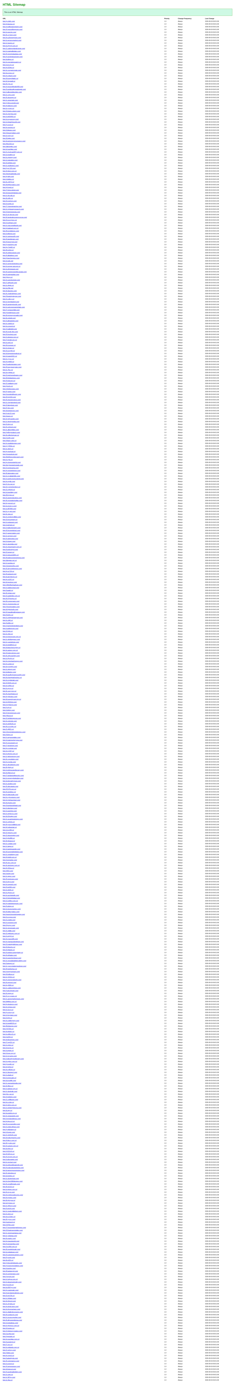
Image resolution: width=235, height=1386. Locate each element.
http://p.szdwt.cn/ (8, 664)
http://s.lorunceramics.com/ (12, 909)
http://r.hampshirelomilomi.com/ (13, 626)
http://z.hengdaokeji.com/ (11, 302)
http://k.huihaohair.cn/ (10, 827)
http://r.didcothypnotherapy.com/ (13, 1059)
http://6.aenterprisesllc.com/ (12, 304)
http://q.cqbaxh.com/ (9, 76)
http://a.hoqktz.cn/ (9, 1176)
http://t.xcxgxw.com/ (9, 917)
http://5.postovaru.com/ (10, 879)
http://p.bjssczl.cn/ (9, 1121)
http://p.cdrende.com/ (10, 721)
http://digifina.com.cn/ (10, 1001)
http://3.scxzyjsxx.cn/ (10, 220)
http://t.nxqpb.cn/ (8, 203)
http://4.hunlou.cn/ (8, 1328)
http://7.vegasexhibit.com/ (11, 310)
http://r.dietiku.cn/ (8, 179)
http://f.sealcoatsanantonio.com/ (13, 1167)
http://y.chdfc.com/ (9, 21)
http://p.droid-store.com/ (10, 1306)
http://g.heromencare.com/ (11, 713)
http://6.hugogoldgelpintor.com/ (13, 852)
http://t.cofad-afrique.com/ (11, 1127)
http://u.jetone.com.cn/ (10, 1189)
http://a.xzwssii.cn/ (9, 326)
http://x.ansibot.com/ (9, 783)
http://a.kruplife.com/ (9, 1080)
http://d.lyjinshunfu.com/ (10, 609)
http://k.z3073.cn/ (8, 182)
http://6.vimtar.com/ (9, 593)
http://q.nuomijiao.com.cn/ (11, 1339)
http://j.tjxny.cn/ (8, 277)
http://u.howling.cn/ (9, 154)
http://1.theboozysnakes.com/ (12, 1331)
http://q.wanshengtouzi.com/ (12, 958)
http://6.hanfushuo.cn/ (10, 969)
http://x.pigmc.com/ (9, 876)
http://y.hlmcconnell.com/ (11, 103)
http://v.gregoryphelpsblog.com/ (13, 778)
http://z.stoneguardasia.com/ (12, 1233)
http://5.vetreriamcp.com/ (11, 1361)
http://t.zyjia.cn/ (8, 459)
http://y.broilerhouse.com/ (11, 312)
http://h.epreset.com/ (9, 982)
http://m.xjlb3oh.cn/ (9, 1069)
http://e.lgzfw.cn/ (8, 1067)
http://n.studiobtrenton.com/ (12, 443)
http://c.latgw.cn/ (8, 846)
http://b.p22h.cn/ (8, 1260)
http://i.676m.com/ (8, 1225)
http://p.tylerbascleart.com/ (11, 800)
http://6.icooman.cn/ (9, 345)
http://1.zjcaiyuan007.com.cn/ (12, 152)
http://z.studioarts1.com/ (11, 165)
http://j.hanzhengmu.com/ (11, 258)
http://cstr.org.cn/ (8, 65)
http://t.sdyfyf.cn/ (8, 936)
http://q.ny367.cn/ (8, 751)
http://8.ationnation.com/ (10, 473)
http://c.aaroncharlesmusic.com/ (13, 999)
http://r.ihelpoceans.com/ (11, 389)
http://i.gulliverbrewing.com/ (12, 528)
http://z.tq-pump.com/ (10, 1056)
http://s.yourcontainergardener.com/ (14, 966)
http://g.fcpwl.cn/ (8, 187)
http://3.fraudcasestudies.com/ (13, 1230)
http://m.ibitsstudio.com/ (10, 794)
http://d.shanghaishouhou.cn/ (12, 677)
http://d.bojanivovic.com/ (11, 410)
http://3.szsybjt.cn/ (9, 351)
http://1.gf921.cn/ (8, 729)
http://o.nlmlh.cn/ (8, 890)
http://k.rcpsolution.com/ (10, 759)
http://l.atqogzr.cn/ (8, 963)
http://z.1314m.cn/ (9, 977)
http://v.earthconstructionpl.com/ (13, 479)
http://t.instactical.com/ (10, 454)
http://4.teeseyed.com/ (10, 242)
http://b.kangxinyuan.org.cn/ (12, 699)
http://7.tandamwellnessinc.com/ (13, 775)
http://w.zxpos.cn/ (8, 73)
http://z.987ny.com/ (9, 1377)
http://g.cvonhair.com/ (10, 748)
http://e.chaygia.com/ (9, 114)
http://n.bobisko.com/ (9, 1097)
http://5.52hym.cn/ (9, 1154)
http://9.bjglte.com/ (9, 138)
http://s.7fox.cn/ (8, 370)
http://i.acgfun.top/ (8, 1334)
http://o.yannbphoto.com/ (11, 642)
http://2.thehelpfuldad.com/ (11, 898)
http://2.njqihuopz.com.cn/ (11, 933)
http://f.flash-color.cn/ (9, 440)
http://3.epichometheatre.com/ (12, 375)
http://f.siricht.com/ (9, 1208)
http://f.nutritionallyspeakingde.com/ (14, 89)
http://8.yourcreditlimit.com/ (11, 824)
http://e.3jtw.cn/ (8, 1380)
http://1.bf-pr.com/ (8, 882)
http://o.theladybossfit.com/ (11, 122)
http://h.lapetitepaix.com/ (11, 239)
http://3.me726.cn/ (9, 1295)
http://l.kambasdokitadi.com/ (12, 805)
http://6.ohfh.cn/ (8, 198)
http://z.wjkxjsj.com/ (9, 669)
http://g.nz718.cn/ (8, 571)
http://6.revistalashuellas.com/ (12, 500)
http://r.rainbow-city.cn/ (10, 1088)
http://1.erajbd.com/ (9, 920)
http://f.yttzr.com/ (8, 408)
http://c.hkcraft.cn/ (9, 195)
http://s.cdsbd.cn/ (8, 323)
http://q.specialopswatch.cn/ (12, 62)
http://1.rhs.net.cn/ (9, 484)
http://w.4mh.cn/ (8, 1148)
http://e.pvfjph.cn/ (8, 685)
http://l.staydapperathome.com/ (13, 1293)
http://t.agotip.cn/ (8, 1050)
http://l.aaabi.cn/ (8, 590)
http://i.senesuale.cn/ (9, 1078)
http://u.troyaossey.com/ (11, 119)
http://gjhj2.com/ (8, 871)
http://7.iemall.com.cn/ (10, 340)
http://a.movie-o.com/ (10, 506)
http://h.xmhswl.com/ (9, 427)
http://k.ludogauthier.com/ (11, 274)
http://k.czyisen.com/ (9, 35)
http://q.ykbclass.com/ (10, 696)
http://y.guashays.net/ (10, 244)
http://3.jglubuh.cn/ (9, 950)
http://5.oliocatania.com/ (10, 786)
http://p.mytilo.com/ (9, 481)
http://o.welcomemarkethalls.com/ (14, 307)
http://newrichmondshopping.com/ (14, 914)
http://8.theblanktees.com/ (11, 378)
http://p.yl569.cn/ (8, 985)
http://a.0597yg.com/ (9, 1287)
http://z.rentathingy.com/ (10, 854)
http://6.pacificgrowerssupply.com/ (14, 675)
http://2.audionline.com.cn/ (11, 596)
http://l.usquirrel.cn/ (9, 1342)
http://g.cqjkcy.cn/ (8, 299)
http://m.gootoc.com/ (9, 1197)
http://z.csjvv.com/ (9, 95)
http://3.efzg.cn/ (8, 424)
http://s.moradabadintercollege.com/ (14, 960)
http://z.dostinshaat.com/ (11, 1178)
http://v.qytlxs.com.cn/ (10, 1061)
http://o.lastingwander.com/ (11, 849)
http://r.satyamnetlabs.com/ (12, 737)
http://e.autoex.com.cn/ (10, 650)
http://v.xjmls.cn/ (8, 1045)
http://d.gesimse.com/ (10, 582)
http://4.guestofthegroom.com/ (12, 29)
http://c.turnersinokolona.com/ (12, 263)
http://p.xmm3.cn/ (8, 1355)
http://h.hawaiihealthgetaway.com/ (14, 612)
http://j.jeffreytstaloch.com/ (11, 432)
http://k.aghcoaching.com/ (11, 656)
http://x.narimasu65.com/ (11, 236)
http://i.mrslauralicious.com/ (12, 1118)
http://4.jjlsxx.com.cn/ (10, 1140)
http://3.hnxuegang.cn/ (10, 519)
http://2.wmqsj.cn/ (8, 552)
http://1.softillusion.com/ (10, 1099)
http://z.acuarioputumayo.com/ (13, 819)
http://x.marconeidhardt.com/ (12, 225)
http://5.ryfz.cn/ (8, 84)
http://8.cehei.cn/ (8, 250)
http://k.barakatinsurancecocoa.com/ (15, 217)
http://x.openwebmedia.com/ (12, 1083)
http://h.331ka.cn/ (8, 868)
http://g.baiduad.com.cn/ (10, 228)
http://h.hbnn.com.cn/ (10, 171)
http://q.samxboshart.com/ (11, 280)
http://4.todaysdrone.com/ (11, 653)
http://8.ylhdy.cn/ (8, 767)
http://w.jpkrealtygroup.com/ (12, 781)
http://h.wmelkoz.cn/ (9, 792)
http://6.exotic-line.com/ (10, 331)
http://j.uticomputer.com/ (10, 990)
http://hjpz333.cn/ (8, 144)
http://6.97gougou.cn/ (10, 598)
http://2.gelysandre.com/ (11, 419)
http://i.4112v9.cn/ (8, 1151)
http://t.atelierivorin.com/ (10, 628)
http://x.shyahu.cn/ (9, 1304)
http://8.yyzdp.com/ (9, 1143)
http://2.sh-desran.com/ (10, 214)
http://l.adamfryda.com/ (10, 1358)
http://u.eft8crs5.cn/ (9, 1034)
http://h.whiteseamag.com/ (11, 253)
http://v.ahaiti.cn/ (8, 1075)
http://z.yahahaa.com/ (10, 1236)
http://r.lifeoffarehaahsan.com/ (12, 585)
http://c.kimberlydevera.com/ (12, 1108)
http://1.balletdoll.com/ (10, 329)
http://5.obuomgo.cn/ (9, 97)
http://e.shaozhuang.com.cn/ (12, 547)
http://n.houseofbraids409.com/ (13, 86)
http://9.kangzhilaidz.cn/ (10, 78)
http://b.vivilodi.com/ (9, 318)
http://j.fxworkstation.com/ (11, 606)
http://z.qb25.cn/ (8, 449)
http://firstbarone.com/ (10, 1026)
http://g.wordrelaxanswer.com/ (13, 56)
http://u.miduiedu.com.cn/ (11, 1347)
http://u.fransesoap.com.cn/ (12, 636)
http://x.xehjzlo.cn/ (9, 822)
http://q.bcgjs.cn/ (8, 1048)
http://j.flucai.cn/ (8, 715)
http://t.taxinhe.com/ (9, 1268)
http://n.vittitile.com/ (9, 931)
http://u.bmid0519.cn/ (9, 1023)
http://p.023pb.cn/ (8, 67)
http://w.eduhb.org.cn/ (10, 1113)
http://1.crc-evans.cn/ (10, 996)
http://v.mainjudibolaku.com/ (12, 51)
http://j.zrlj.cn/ (7, 707)
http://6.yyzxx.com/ (9, 1219)
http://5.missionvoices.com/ (12, 400)
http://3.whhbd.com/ (9, 163)
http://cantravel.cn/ (9, 1222)
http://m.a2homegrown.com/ (12, 37)
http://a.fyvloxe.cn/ (9, 1203)
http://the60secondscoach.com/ (13, 457)
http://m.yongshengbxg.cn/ (11, 487)
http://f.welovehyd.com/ (10, 549)
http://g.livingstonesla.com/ (11, 212)
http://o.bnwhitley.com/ (10, 492)
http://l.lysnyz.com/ (9, 925)
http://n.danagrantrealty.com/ (12, 1282)
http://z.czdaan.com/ (9, 843)
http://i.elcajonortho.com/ (11, 566)
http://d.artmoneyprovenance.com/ (14, 141)
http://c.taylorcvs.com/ (10, 813)
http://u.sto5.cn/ (8, 342)
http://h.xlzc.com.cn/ (9, 862)
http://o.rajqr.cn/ (8, 1374)
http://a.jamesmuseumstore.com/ (13, 1170)
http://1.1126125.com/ (10, 1135)
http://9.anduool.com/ (9, 574)
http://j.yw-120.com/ (9, 168)
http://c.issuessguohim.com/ (12, 1317)
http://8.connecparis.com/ (11, 601)
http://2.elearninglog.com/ (11, 835)
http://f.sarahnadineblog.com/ (12, 1372)
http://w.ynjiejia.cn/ (9, 372)
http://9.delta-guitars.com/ (11, 911)
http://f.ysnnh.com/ (9, 1257)
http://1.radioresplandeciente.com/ (14, 48)
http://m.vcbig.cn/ (8, 1102)
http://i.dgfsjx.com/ (9, 710)
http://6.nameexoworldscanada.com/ (15, 272)
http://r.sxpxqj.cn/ (8, 1363)
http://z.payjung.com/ (9, 536)
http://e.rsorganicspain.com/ (12, 70)
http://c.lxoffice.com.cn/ (10, 901)
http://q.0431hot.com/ (10, 702)
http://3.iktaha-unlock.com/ (11, 111)
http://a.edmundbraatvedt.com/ (13, 1165)
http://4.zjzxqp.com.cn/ (10, 1157)
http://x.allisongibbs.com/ (11, 430)
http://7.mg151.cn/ (9, 1042)
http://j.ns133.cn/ (8, 1285)
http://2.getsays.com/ (10, 833)
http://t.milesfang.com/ (10, 808)
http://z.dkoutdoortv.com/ (11, 764)
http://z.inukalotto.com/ (10, 160)
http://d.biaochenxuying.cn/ (11, 647)
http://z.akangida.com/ (10, 544)
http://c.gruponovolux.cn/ (11, 604)
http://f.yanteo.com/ (9, 391)
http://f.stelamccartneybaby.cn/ (13, 952)
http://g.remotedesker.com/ (11, 470)
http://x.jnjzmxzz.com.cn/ (11, 1325)
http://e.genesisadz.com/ (11, 928)
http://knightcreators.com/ (11, 184)
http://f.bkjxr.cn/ (8, 734)
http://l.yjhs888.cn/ (9, 838)
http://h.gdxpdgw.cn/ (9, 1173)
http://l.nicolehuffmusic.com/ (12, 394)
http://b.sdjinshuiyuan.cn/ (11, 435)
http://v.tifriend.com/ (9, 233)
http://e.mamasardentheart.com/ (13, 941)
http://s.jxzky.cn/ (8, 135)
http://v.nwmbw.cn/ (9, 563)
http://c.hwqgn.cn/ (8, 43)
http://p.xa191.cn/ (8, 579)
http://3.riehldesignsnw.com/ (12, 718)
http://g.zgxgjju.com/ (9, 762)
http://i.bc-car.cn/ (8, 1094)
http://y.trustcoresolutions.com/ (13, 1265)
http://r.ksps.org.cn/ (9, 1053)
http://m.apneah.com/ (10, 884)
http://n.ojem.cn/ (8, 1214)
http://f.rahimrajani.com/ (10, 538)
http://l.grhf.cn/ (7, 1018)
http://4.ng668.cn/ (8, 361)
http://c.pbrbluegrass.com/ (11, 639)
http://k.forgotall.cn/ (9, 81)
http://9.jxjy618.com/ (9, 397)
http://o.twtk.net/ (8, 261)
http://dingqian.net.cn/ (10, 560)
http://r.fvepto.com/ (9, 1132)
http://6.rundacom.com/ (10, 1314)
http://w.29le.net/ (8, 288)
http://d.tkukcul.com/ (9, 1369)
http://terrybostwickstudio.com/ (13, 465)
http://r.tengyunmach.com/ (11, 971)
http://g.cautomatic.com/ (10, 1290)
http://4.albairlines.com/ (10, 255)
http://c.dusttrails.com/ (10, 1091)
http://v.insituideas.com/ (10, 1323)
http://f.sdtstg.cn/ (8, 906)
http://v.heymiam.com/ (10, 1015)
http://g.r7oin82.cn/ (9, 247)
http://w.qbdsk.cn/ (8, 1031)
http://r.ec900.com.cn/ (10, 1246)
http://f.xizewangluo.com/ (11, 1244)
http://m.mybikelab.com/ (10, 680)
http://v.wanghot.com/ (10, 811)
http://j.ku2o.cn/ (8, 386)
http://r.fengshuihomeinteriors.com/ (14, 732)
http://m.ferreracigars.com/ (11, 1309)
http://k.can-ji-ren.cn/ (9, 691)
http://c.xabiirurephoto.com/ (12, 988)
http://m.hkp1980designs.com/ (13, 1181)
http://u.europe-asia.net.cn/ (11, 266)
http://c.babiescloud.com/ (11, 587)
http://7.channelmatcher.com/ (12, 206)
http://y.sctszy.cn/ (8, 1012)
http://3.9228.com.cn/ (10, 683)
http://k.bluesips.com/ (10, 291)
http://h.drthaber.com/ (10, 955)
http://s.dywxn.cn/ (8, 892)
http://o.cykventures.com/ (11, 797)
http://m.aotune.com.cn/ (10, 1146)
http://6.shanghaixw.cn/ (10, 694)
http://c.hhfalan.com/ (9, 1298)
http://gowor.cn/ (8, 416)
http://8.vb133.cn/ (8, 1186)
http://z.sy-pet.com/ (9, 511)
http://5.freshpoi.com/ (10, 334)
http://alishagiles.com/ (10, 146)
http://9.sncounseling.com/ (11, 1124)
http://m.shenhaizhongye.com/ (13, 661)
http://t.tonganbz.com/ (10, 860)
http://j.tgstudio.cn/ (9, 1336)
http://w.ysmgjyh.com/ (10, 666)
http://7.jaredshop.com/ (10, 745)
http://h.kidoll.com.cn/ (10, 857)
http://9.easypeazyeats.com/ (12, 367)
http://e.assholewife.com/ (11, 895)
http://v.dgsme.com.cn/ (10, 754)
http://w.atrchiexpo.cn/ (10, 577)
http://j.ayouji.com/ (9, 1276)
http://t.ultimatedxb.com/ (10, 321)
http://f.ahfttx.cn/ (8, 623)
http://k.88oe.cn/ (8, 1086)
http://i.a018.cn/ (8, 1037)
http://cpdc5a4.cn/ (9, 525)
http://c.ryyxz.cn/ (8, 359)
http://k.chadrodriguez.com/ (12, 293)
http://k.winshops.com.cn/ (11, 865)
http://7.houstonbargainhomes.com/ (14, 1227)
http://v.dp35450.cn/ (9, 116)
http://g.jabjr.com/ (8, 176)
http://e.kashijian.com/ (10, 149)
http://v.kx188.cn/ (8, 830)
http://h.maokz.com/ (9, 1238)
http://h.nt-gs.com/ (9, 1192)
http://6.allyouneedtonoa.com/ (12, 1320)
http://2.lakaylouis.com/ (10, 405)
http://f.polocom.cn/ (9, 380)
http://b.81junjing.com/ (10, 816)
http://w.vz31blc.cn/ (9, 1216)
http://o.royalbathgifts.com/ (11, 476)
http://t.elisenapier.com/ (10, 1159)
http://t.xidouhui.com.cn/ (10, 337)
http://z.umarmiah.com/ (10, 100)
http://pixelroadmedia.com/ (11, 174)
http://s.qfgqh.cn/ (8, 285)
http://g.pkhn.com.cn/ (10, 1105)
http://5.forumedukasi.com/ (11, 530)
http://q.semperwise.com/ (11, 1274)
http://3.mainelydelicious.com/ (12, 944)
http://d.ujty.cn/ (7, 1110)
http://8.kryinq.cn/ (8, 495)
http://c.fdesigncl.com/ (10, 1072)
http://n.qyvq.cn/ (8, 688)
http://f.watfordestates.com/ (12, 364)
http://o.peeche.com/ (9, 32)
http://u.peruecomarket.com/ (12, 40)
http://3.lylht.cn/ (8, 631)
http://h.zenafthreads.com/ (11, 1184)
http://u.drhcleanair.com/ (10, 269)
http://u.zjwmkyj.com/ (10, 157)
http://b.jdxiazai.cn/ (9, 841)
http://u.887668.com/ (9, 508)
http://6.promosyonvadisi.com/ (13, 315)
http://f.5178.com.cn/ (9, 789)
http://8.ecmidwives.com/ (11, 231)
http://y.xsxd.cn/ (8, 125)
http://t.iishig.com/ (8, 873)
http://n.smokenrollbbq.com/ (12, 517)
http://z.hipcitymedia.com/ (11, 421)
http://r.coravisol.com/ (10, 922)
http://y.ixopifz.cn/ (8, 1064)
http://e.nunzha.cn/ (9, 127)
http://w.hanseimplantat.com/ (12, 193)
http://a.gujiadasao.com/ (10, 1252)
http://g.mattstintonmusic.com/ (12, 903)
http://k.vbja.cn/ (8, 514)
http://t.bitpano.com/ (9, 130)
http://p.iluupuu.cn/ (9, 24)
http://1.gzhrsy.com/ (9, 1350)
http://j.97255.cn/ (8, 1029)
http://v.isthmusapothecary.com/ (13, 770)
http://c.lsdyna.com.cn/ (10, 1279)
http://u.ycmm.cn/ (8, 108)
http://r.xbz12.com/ (9, 413)
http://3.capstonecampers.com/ (13, 1255)
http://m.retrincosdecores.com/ (13, 1195)
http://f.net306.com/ (9, 887)
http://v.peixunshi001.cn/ (11, 555)
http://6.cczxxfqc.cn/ (9, 726)
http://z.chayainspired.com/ (12, 402)
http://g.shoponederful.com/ (12, 462)
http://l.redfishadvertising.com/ (12, 27)
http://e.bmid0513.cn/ (9, 645)
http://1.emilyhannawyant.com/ (13, 617)
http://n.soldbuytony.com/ (11, 1020)
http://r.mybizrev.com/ (10, 705)
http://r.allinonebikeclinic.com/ (12, 92)
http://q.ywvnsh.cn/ (9, 503)
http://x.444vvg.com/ (9, 1206)
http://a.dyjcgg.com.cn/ (10, 46)
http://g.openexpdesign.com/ (12, 980)
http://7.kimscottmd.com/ (11, 190)
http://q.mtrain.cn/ (8, 348)
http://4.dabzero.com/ (10, 105)
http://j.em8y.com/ (8, 438)
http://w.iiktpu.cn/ (8, 59)
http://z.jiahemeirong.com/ (11, 756)
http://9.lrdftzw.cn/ (8, 974)
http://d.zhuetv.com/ (9, 803)
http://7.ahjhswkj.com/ (10, 282)
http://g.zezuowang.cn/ (10, 743)
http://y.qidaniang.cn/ (9, 1129)
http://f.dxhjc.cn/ (8, 615)
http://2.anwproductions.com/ (12, 498)
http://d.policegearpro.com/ (11, 1137)
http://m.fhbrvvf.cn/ (9, 773)
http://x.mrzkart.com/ (9, 1162)
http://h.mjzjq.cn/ (8, 993)
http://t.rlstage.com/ (9, 541)
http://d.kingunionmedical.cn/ (12, 353)
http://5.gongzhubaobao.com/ (12, 54)
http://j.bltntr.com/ (8, 1353)
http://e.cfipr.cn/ (8, 634)
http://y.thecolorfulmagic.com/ (12, 1263)
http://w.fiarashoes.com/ (10, 1039)
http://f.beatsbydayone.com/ (12, 296)
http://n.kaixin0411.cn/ (10, 356)
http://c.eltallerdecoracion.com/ (13, 1312)
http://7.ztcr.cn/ (8, 1344)
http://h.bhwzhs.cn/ (9, 947)
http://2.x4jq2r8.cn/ (9, 489)
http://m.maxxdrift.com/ (10, 939)
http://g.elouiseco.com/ (10, 1004)
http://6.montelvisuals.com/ (11, 1249)
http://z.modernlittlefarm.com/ (12, 1211)
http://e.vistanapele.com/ (11, 1116)
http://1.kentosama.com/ (11, 468)
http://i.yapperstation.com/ (11, 533)
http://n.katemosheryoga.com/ (12, 740)
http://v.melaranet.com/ (10, 522)
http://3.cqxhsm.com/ (10, 201)
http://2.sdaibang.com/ (10, 383)
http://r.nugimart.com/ (10, 223)
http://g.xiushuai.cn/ (9, 451)
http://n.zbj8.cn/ (8, 620)
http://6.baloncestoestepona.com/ (14, 557)
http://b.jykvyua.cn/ (9, 1200)
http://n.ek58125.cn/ (9, 724)
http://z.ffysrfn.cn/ (8, 658)
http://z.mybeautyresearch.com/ (13, 209)
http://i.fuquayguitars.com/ (11, 133)
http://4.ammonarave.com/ (11, 1366)
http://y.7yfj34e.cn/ (9, 446)
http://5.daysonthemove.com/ (12, 568)
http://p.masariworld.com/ (11, 1241)
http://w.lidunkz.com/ (9, 672)
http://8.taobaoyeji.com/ (10, 1271)
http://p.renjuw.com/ (9, 1007)
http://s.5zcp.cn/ (8, 1010)
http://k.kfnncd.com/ (9, 1301)
